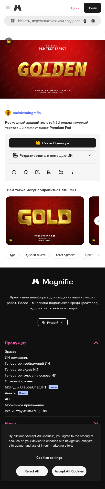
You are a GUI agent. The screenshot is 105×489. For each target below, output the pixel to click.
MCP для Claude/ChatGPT (31, 387)
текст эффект (65, 255)
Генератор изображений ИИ (27, 363)
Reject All (31, 471)
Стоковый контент (19, 380)
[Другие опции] (72, 172)
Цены (75, 7)
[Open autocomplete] (11, 21)
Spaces (10, 351)
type (13, 255)
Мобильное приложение (24, 404)
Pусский (52, 322)
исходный (32, 41)
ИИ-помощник (16, 357)
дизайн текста (36, 255)
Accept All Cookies (69, 471)
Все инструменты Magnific (26, 410)
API (7, 399)
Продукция (15, 343)
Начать (12, 423)
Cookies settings (49, 457)
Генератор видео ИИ (21, 369)
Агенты (16, 392)
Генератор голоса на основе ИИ (30, 375)
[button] (53, 322)
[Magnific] (52, 282)
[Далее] (98, 220)
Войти (92, 7)
